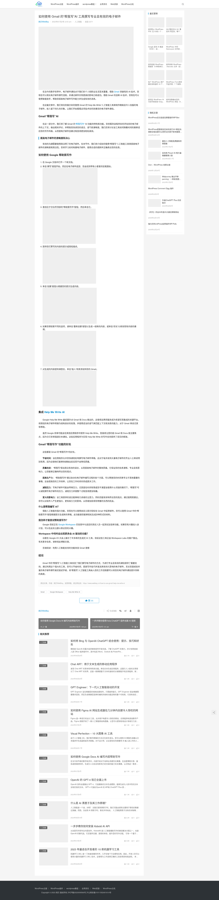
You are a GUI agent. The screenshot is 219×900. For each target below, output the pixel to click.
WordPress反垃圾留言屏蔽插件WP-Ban (163, 117)
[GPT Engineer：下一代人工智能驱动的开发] (53, 694)
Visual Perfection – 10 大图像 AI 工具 (92, 733)
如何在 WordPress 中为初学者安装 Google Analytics (156, 100)
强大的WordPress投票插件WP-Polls (162, 224)
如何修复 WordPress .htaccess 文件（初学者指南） (174, 65)
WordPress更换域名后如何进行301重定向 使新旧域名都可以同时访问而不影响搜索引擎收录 (165, 131)
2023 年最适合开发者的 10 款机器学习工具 (95, 849)
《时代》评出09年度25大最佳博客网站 (163, 212)
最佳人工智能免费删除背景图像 (172, 142)
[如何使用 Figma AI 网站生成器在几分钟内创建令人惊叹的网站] (53, 718)
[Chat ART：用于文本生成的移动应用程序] (53, 671)
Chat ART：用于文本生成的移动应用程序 (94, 664)
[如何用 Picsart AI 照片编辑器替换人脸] (154, 153)
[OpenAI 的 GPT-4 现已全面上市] (53, 787)
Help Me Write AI (54, 412)
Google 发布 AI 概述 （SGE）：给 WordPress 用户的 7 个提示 (155, 48)
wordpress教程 (89, 4)
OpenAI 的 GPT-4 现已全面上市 (89, 780)
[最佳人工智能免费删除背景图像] (154, 141)
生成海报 (113, 610)
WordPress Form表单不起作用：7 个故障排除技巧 (174, 83)
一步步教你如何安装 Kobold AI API (90, 826)
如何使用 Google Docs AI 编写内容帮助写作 (95, 756)
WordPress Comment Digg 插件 (161, 188)
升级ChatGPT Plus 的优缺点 (171, 201)
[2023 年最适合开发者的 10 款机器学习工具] (53, 856)
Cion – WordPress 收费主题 (159, 164)
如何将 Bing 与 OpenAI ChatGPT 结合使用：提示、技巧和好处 (105, 642)
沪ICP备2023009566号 (77, 892)
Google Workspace (67, 524)
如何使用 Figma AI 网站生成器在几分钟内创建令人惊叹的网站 (104, 712)
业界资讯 (103, 4)
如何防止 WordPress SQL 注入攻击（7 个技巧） (155, 30)
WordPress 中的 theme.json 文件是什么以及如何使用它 (173, 48)
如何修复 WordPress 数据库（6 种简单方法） (155, 65)
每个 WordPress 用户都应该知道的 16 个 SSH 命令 (156, 83)
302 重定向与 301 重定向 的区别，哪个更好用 (173, 30)
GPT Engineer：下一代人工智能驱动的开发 (95, 687)
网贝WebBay (44, 21)
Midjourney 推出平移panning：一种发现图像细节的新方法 (171, 179)
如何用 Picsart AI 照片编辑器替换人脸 (171, 154)
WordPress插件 (73, 4)
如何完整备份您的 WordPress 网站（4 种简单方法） (173, 100)
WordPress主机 (127, 4)
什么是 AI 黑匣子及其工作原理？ (89, 803)
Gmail (116, 91)
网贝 (57, 892)
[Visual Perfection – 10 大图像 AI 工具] (53, 741)
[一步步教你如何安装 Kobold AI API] (53, 833)
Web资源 (114, 4)
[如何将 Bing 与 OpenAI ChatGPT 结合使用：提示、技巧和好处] (53, 648)
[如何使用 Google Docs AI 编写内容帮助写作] (53, 764)
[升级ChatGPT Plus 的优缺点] (154, 200)
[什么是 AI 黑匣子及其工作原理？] (53, 810)
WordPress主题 (57, 4)
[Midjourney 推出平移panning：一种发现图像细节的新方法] (154, 176)
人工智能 (78, 21)
